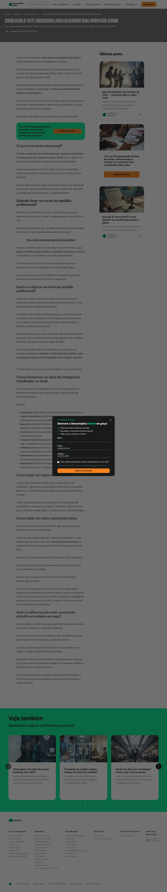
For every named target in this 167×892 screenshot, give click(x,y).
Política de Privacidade (90, 465)
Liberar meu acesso (83, 471)
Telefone (61, 454)
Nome (60, 438)
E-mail (60, 446)
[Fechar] (111, 420)
